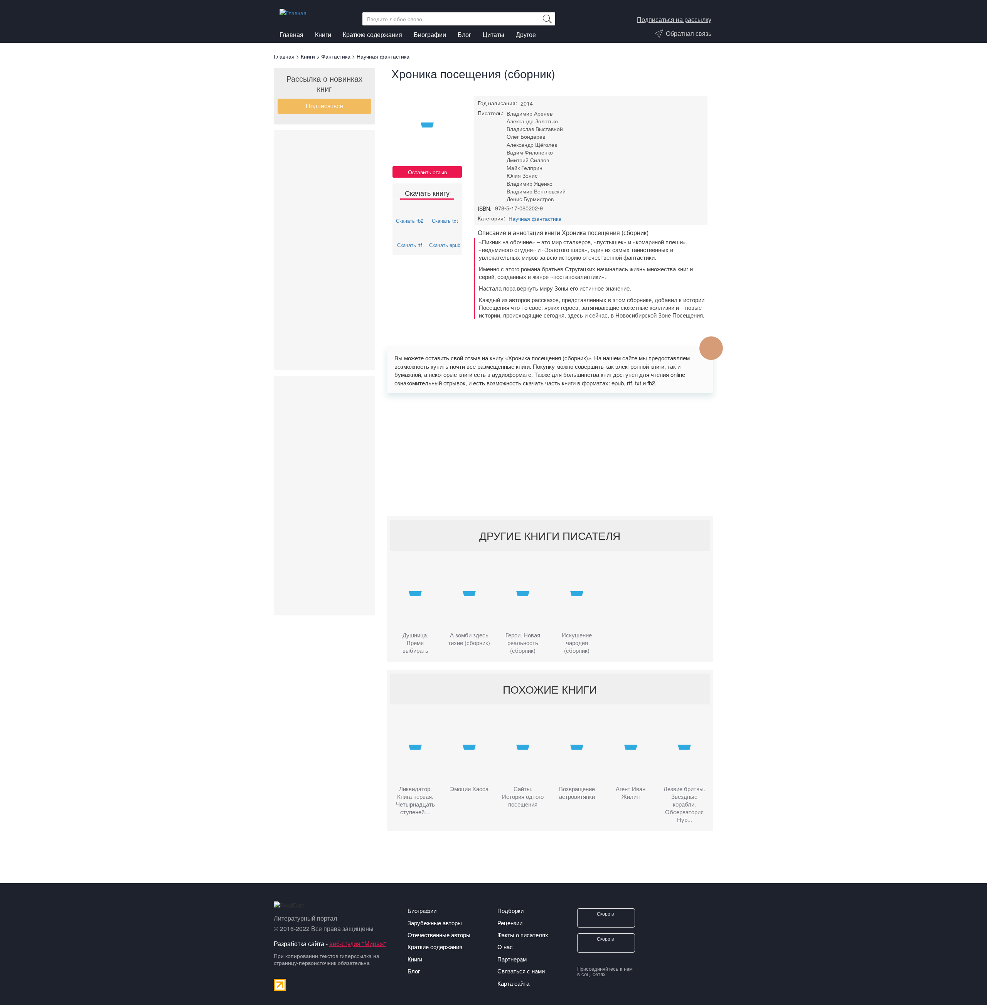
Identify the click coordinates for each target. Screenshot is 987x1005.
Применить (547, 19)
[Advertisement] (324, 250)
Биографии (430, 34)
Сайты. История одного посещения (523, 796)
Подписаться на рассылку (674, 19)
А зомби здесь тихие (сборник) (469, 639)
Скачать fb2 (409, 220)
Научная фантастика (535, 218)
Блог (464, 34)
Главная (291, 34)
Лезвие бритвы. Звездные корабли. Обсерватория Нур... (684, 804)
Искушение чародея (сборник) (577, 642)
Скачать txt (445, 220)
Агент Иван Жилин (630, 792)
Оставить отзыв (427, 172)
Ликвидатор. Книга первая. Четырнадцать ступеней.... (415, 800)
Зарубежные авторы (435, 923)
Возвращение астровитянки (577, 792)
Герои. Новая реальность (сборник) (522, 642)
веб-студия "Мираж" (357, 943)
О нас (505, 947)
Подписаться (324, 105)
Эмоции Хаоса (469, 789)
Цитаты (493, 34)
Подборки (510, 910)
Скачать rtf (409, 245)
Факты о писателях (522, 935)
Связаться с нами (521, 971)
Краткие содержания (372, 34)
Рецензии (509, 923)
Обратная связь (688, 33)
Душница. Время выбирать (415, 642)
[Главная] (296, 11)
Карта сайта (513, 983)
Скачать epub (444, 245)
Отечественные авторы (439, 935)
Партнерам (512, 959)
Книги (323, 34)
